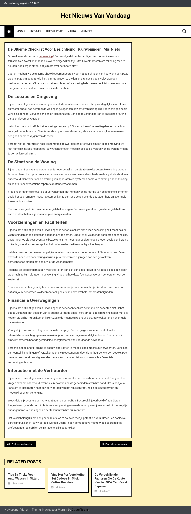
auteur (62, 487)
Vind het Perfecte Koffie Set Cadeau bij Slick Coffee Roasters (67, 478)
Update (35, 31)
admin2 (19, 483)
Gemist (86, 31)
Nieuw (72, 31)
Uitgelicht (54, 31)
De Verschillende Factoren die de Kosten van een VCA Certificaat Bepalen (111, 480)
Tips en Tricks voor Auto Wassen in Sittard (23, 477)
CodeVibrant (80, 510)
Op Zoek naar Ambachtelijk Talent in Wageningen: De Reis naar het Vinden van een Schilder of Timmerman (22, 444)
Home (21, 31)
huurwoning (46, 56)
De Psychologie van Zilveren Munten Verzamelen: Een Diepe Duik (117, 444)
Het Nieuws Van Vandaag (95, 15)
